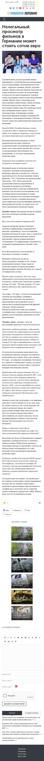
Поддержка (22, 751)
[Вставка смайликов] (29, 637)
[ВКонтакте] (10, 8)
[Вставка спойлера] (16, 641)
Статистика (22, 754)
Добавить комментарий (14, 704)
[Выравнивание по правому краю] (25, 637)
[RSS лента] (27, 8)
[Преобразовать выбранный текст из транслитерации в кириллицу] (12, 641)
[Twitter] (13, 8)
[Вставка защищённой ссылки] (36, 637)
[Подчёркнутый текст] (11, 637)
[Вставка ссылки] (32, 637)
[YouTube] (20, 8)
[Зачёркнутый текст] (15, 637)
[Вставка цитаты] (8, 641)
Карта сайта (22, 756)
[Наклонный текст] (8, 637)
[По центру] (22, 637)
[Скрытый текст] (5, 641)
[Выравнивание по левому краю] (18, 637)
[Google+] (23, 8)
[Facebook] (17, 8)
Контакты (22, 749)
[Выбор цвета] (39, 637)
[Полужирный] (5, 637)
